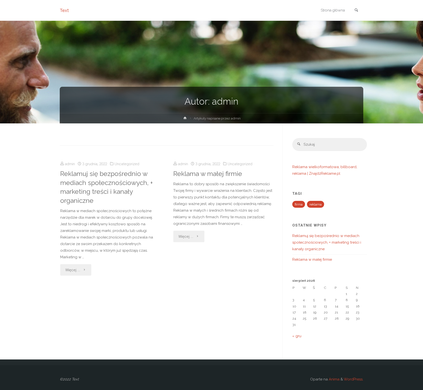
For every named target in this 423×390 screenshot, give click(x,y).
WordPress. (353, 379)
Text (64, 10)
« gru (296, 336)
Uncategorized (127, 164)
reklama (315, 204)
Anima (334, 379)
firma (299, 204)
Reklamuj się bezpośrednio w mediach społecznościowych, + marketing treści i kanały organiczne (106, 187)
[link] (356, 10)
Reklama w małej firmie (207, 173)
